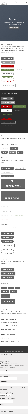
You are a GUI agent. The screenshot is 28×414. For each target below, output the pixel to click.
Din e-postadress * (4, 376)
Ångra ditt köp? (6, 354)
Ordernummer (3, 381)
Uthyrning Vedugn (10, 348)
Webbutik (10, 347)
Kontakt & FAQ (19, 348)
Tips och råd (16, 347)
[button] (15, 2)
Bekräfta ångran (7, 411)
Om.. (22, 347)
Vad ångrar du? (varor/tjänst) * (7, 398)
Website (2, 404)
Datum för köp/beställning (6, 393)
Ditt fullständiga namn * (5, 370)
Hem (6, 347)
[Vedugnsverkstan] (7, 2)
